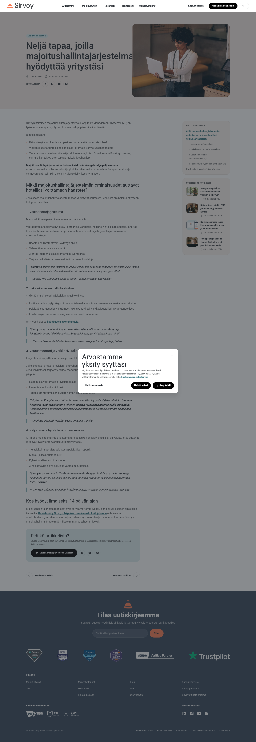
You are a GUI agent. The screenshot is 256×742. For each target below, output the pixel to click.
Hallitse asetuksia (94, 385)
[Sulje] (172, 355)
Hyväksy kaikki (163, 385)
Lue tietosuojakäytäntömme (134, 377)
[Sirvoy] (20, 6)
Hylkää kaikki (141, 385)
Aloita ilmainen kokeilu (223, 5)
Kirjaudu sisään (196, 5)
